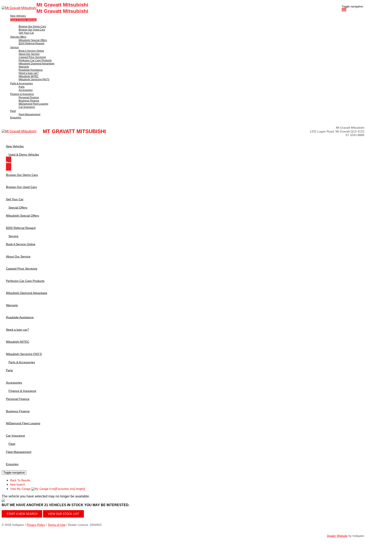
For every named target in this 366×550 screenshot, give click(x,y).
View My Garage (47, 488)
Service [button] (14, 47)
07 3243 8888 (355, 135)
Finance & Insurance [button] (22, 94)
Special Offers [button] (18, 36)
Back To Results (20, 480)
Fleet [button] (13, 111)
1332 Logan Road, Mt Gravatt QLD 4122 (337, 131)
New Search (17, 484)
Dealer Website (337, 535)
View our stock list (63, 513)
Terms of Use (56, 524)
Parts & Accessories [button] (21, 83)
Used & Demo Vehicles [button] (23, 19)
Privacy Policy (36, 524)
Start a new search (22, 513)
